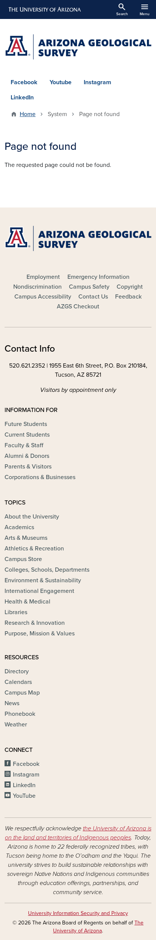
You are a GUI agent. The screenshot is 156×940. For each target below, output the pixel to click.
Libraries (16, 612)
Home (28, 114)
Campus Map (22, 692)
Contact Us (93, 296)
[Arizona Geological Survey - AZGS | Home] (78, 47)
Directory (17, 671)
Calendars (18, 682)
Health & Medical (27, 601)
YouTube (24, 796)
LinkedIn (22, 97)
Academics (19, 527)
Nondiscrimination (37, 287)
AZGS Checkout (78, 306)
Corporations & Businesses (40, 477)
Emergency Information (98, 277)
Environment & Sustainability (43, 580)
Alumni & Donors (27, 456)
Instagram (97, 82)
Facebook (24, 82)
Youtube (61, 82)
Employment (43, 277)
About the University (32, 516)
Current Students (27, 435)
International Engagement (39, 591)
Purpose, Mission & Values (40, 633)
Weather (16, 724)
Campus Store (23, 559)
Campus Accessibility (42, 296)
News (12, 703)
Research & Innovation (35, 623)
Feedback (128, 296)
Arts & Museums (26, 538)
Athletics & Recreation (34, 548)
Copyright (130, 287)
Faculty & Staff (24, 445)
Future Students (26, 424)
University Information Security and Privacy (78, 913)
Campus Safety (89, 287)
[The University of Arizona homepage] (44, 9)
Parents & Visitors (28, 466)
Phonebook (20, 714)
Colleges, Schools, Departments (47, 570)
